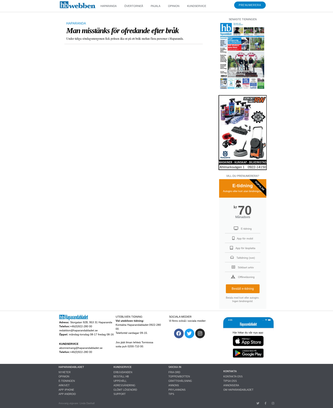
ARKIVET (64, 385)
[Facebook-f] (265, 403)
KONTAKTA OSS (233, 376)
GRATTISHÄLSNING (180, 380)
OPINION (173, 6)
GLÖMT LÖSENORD (125, 389)
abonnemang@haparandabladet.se (81, 347)
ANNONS (173, 385)
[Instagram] (200, 333)
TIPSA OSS (230, 380)
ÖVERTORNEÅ (133, 6)
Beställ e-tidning (243, 288)
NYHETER (65, 372)
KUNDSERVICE (196, 6)
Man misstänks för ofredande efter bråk (122, 30)
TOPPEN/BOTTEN (179, 376)
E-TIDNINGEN (67, 380)
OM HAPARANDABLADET (238, 389)
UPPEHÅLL (120, 380)
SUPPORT (120, 394)
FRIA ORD (174, 372)
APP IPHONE (66, 389)
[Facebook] (179, 333)
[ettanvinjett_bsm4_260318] (243, 169)
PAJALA (155, 6)
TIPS (171, 394)
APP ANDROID (67, 394)
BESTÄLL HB (121, 376)
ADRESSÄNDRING (124, 385)
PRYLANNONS (177, 389)
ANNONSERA (231, 385)
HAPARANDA (108, 6)
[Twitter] (189, 333)
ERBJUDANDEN (123, 372)
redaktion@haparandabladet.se (78, 330)
